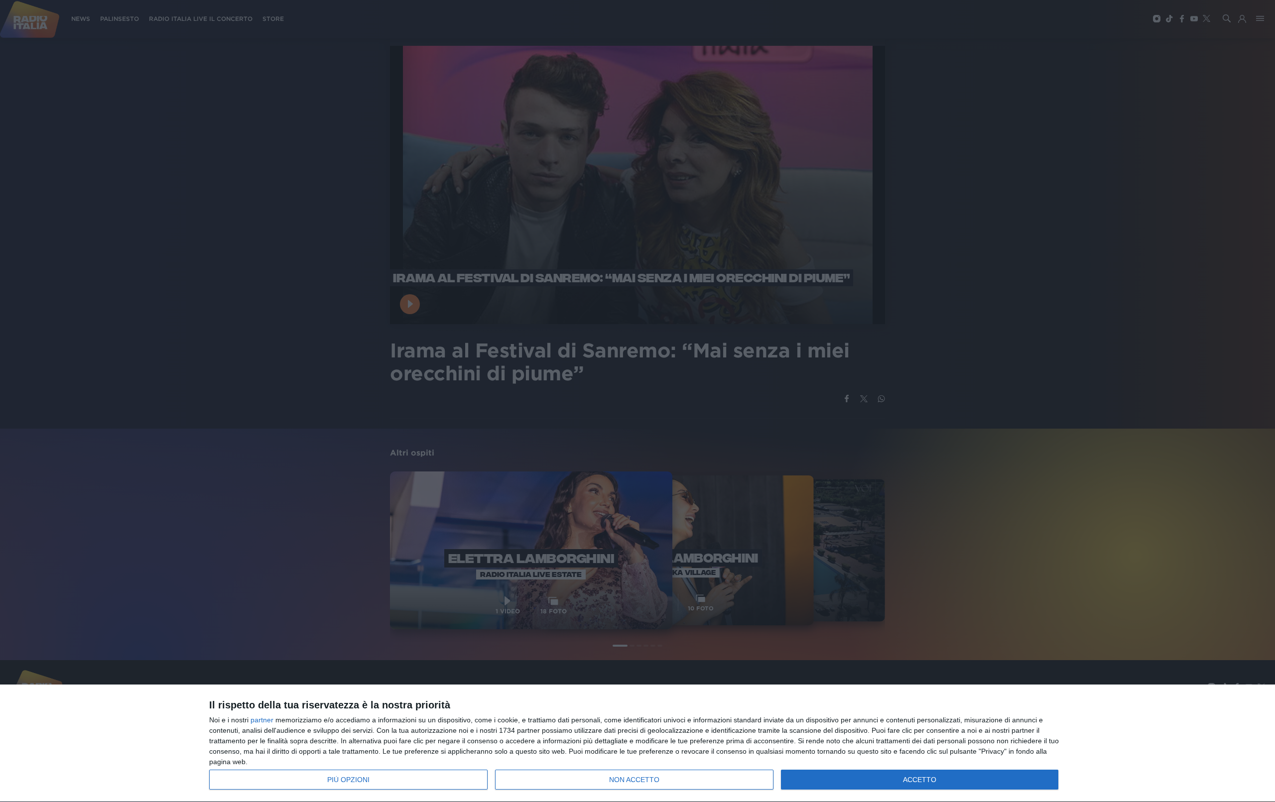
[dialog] (637, 743)
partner (262, 719)
